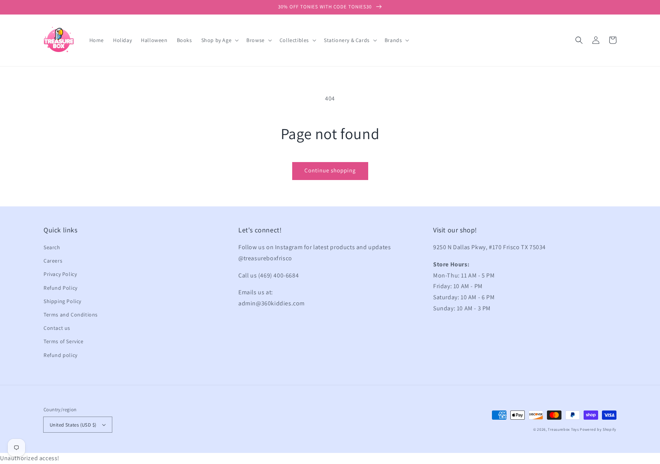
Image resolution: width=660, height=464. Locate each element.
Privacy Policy (60, 274)
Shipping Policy (62, 301)
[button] (579, 40)
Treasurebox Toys (563, 429)
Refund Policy (61, 287)
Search (52, 247)
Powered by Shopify (598, 429)
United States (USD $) (73, 425)
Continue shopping (330, 170)
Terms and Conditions (71, 314)
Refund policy (61, 355)
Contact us (57, 327)
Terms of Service (64, 341)
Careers (53, 260)
